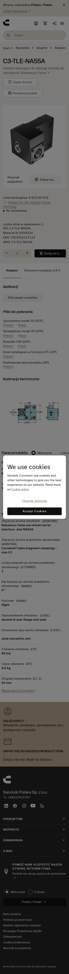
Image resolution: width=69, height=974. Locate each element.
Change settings (34, 501)
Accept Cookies (34, 511)
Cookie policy (20, 490)
